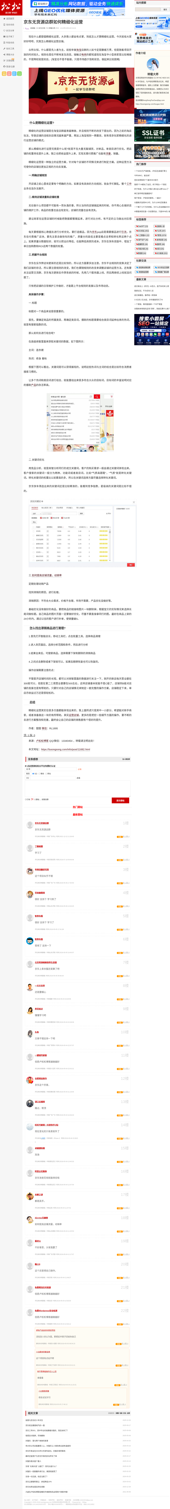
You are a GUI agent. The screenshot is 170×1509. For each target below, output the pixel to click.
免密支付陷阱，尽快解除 (35, 1436)
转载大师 (52, 28)
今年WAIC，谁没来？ (142, 175)
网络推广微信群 (163, 272)
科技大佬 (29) (143, 249)
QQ (27, 778)
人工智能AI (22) (143, 235)
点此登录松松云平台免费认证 (41, 766)
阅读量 (32, 28)
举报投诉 (43, 1500)
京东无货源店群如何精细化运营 (53, 22)
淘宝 (78, 50)
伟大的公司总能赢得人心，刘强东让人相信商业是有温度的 (48, 1446)
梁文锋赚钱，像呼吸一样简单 (145, 295)
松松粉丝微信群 (144, 267)
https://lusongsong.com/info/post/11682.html (65, 749)
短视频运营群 (143, 272)
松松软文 (14, 73)
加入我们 (27, 1500)
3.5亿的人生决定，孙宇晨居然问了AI (148, 300)
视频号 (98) (160, 244)
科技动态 (10, 43)
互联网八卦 (160, 226)
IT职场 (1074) (161, 235)
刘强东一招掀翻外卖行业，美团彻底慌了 (41, 1471)
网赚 (117, 1413)
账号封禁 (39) (161, 240)
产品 (33, 385)
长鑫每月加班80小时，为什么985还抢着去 (150, 202)
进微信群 (9, 73)
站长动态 (10, 25)
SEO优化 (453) (143, 231)
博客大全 (10, 55)
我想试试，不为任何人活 (143, 291)
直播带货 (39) (142, 244)
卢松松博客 (11, 7)
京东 (94, 232)
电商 (83, 54)
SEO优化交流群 (163, 267)
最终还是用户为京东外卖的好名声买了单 (41, 1456)
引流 (124, 232)
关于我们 (35, 1500)
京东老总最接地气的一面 (35, 1425)
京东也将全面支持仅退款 (35, 1487)
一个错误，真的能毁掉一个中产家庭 (148, 304)
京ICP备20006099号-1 (55, 1504)
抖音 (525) (160, 249)
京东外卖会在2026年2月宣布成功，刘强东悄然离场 (45, 1451)
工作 (129, 183)
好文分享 (10, 31)
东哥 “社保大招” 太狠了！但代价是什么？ (41, 1466)
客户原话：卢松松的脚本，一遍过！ (148, 198)
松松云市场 (4, 73)
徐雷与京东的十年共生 (34, 1420)
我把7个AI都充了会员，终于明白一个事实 (150, 184)
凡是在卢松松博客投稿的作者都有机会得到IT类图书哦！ (47, 1492)
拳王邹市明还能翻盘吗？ (143, 193)
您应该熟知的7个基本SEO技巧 (146, 180)
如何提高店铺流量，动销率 (47, 575)
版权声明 (60, 1500)
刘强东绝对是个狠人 (33, 1461)
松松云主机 (19, 73)
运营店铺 (74, 715)
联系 (28, 774)
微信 (44, 728)
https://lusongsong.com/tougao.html (150, 104)
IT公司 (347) (160, 231)
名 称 (28, 769)
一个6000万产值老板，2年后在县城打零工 (150, 171)
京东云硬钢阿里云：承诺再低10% (39, 1482)
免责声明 (52, 1500)
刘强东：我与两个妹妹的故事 (37, 1441)
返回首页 (10, 19)
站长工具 (10, 49)
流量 (108, 153)
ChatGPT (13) (143, 226)
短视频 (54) (142, 253)
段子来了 (10, 37)
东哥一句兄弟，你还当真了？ (37, 1477)
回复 (119, 837)
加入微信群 (126, 759)
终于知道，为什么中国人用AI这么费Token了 (151, 189)
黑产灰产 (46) (143, 240)
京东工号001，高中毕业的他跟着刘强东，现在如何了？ (47, 1430)
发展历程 (68, 1500)
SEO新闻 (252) (161, 253)
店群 (128, 1413)
